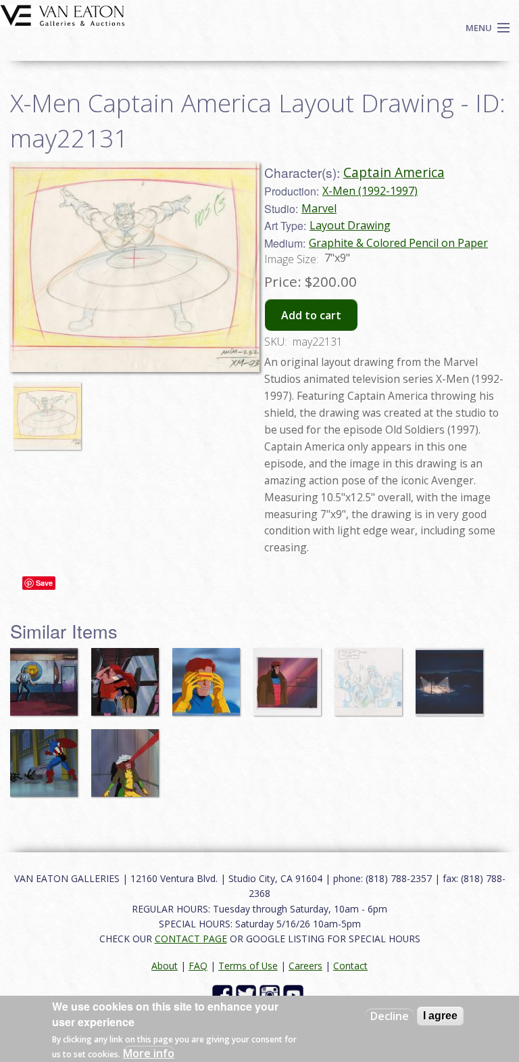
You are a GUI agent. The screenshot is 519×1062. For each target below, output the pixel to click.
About (164, 965)
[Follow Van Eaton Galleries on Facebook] (224, 994)
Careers (305, 965)
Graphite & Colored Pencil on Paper (398, 242)
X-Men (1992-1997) (370, 190)
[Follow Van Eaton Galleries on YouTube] (295, 994)
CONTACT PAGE (191, 938)
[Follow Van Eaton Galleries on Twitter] (248, 994)
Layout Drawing (350, 225)
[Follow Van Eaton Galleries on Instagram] (271, 994)
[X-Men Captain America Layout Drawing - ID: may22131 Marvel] (135, 265)
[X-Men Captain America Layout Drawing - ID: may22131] (50, 409)
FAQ (198, 965)
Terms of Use (248, 965)
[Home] (62, 14)
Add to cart (311, 315)
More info (148, 1053)
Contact (350, 965)
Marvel (319, 208)
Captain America (394, 172)
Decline (389, 1016)
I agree (440, 1015)
